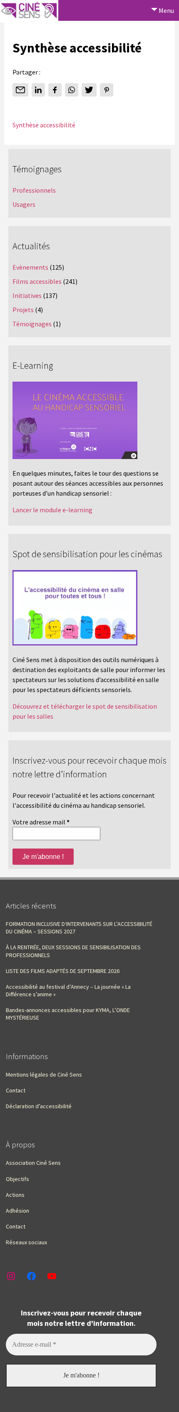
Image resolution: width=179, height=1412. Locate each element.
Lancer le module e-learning (52, 510)
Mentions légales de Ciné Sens (44, 1074)
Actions (15, 1195)
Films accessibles (37, 281)
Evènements (30, 267)
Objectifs (17, 1179)
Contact (15, 1090)
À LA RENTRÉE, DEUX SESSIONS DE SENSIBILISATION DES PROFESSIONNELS (73, 950)
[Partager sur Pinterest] (106, 90)
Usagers (23, 204)
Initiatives (27, 295)
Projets (23, 309)
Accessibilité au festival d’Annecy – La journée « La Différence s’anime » (68, 990)
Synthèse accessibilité (43, 125)
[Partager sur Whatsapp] (71, 90)
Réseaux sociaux (26, 1242)
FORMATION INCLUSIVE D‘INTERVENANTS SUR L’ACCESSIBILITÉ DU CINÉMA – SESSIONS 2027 (79, 927)
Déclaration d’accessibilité (39, 1106)
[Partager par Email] (20, 90)
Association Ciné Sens (33, 1162)
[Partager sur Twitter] (89, 90)
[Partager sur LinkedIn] (38, 90)
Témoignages (32, 324)
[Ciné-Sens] (29, 11)
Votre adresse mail (41, 822)
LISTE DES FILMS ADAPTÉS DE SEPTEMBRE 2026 (62, 971)
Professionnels (34, 190)
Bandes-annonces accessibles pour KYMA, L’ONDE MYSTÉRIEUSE (68, 1013)
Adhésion (17, 1210)
